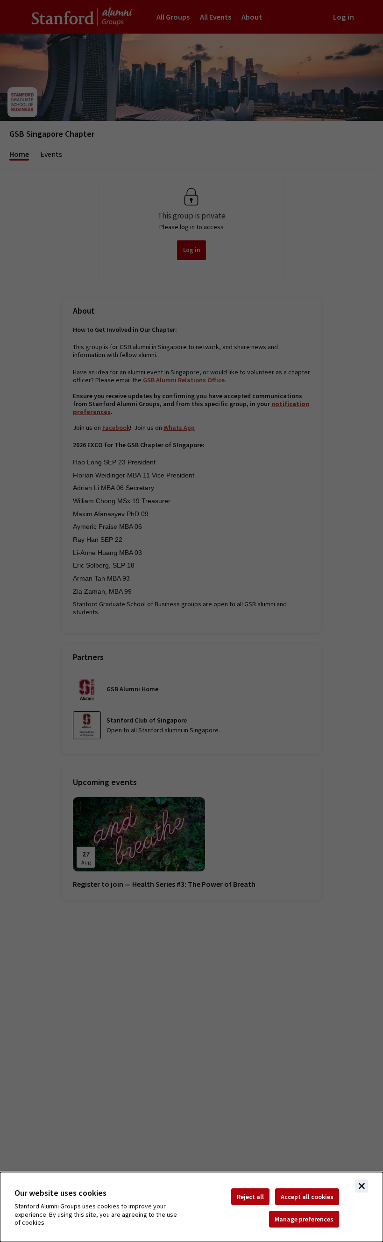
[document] (191, 1207)
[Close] (361, 1186)
